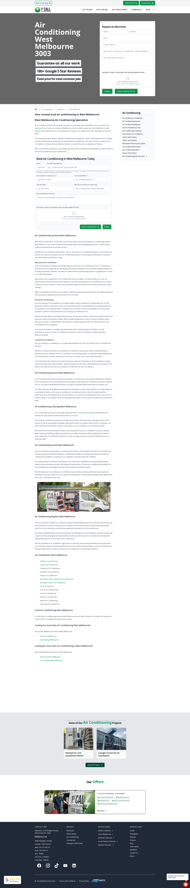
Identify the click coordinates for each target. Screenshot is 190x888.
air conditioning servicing (81, 379)
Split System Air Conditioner (132, 134)
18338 (41, 854)
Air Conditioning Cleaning (131, 131)
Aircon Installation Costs (131, 128)
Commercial (136, 10)
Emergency (134, 834)
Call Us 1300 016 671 (124, 91)
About (132, 856)
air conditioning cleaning (86, 413)
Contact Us (134, 853)
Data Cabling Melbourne (49, 640)
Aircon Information (129, 153)
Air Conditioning (119, 10)
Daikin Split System (129, 140)
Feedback (133, 850)
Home (132, 831)
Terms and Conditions (67, 881)
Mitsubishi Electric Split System (133, 143)
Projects (133, 840)
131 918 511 (43, 850)
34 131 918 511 (44, 847)
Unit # (38, 163)
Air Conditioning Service (131, 121)
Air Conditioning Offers (131, 150)
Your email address (81, 176)
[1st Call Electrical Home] (43, 9)
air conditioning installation (69, 451)
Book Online (146, 3)
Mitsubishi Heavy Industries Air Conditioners (57, 579)
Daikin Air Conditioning (48, 561)
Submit (107, 91)
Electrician (87, 10)
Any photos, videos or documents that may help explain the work (123, 72)
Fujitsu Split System (129, 137)
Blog (131, 843)
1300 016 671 (129, 3)
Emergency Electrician (74, 843)
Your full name (41, 185)
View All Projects (93, 765)
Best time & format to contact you (85, 185)
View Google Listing (43, 841)
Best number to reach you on (46, 176)
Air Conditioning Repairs (131, 124)
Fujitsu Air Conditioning (49, 565)
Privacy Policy (84, 881)
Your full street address (55, 163)
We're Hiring (42, 3)
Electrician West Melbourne (50, 657)
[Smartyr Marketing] (98, 881)
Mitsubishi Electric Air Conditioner (53, 583)
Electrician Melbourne (48, 636)
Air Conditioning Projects (131, 147)
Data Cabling (102, 10)
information (134, 846)
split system (77, 266)
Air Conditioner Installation (132, 118)
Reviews (133, 837)
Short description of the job (46, 194)
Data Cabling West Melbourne (51, 660)
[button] (127, 80)
